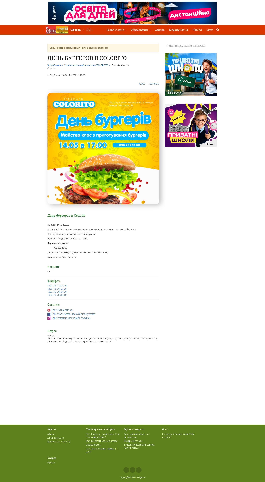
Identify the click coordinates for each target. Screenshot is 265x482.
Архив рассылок (55, 438)
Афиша (160, 30)
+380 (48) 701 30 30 (57, 292)
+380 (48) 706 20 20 (57, 289)
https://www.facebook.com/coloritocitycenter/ (73, 314)
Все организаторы (133, 441)
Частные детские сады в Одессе (101, 441)
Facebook (126, 470)
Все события (54, 65)
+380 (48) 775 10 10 (57, 285)
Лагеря (197, 30)
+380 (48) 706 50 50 (57, 295)
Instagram (132, 470)
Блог (209, 30)
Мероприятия (178, 30)
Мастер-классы (93, 445)
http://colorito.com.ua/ (62, 310)
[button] (76, 29)
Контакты (154, 84)
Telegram (139, 470)
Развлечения (116, 30)
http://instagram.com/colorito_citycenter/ (71, 318)
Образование (140, 30)
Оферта (51, 462)
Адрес (142, 84)
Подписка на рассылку (58, 441)
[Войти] (218, 30)
